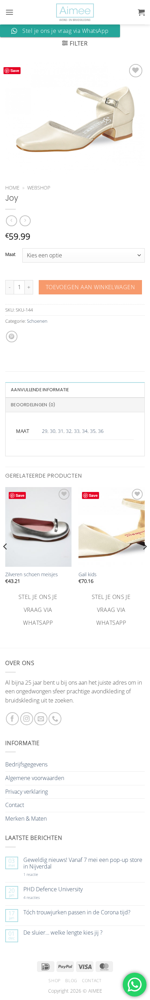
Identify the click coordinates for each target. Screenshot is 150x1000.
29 (44, 431)
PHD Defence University (53, 889)
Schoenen (37, 321)
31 (60, 431)
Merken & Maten (26, 818)
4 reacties (39, 897)
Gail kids (87, 574)
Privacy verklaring (26, 791)
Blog (71, 981)
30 (52, 431)
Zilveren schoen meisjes (31, 574)
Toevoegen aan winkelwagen (90, 287)
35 (93, 431)
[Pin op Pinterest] (11, 336)
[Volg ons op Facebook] (12, 718)
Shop (54, 981)
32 (69, 431)
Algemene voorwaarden (34, 778)
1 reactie (38, 874)
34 (85, 431)
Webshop (38, 187)
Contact (14, 805)
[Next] (144, 560)
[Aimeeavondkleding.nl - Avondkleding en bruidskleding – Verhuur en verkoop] (75, 12)
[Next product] (11, 220)
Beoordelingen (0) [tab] (33, 405)
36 (101, 431)
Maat (10, 254)
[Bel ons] (54, 718)
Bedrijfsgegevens (26, 764)
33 (77, 431)
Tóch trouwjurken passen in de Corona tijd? (76, 912)
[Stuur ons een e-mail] (40, 718)
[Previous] (5, 560)
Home (12, 187)
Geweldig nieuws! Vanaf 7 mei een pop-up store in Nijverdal (82, 863)
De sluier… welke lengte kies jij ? (63, 932)
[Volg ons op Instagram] (26, 718)
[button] (9, 12)
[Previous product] (25, 220)
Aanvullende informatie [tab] (40, 390)
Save (14, 70)
